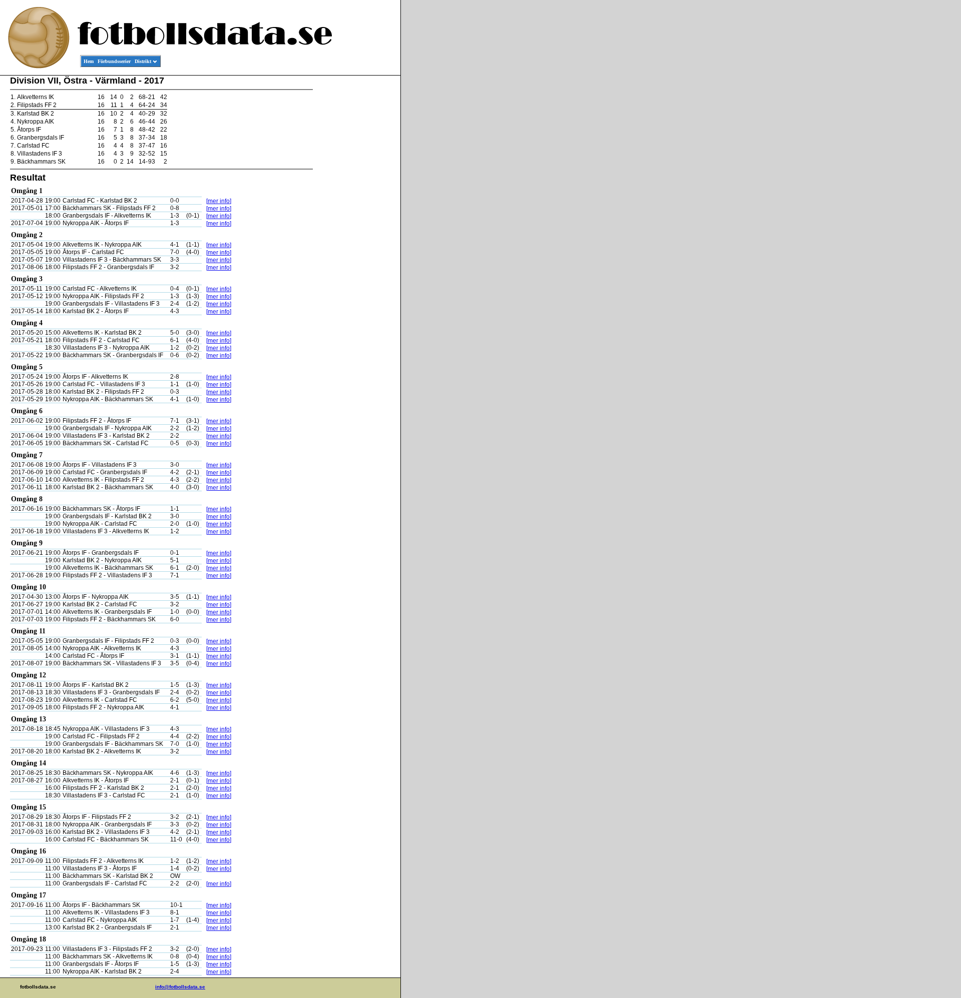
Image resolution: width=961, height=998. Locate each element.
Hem (89, 61)
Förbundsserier (114, 61)
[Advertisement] (355, 228)
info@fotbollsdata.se (180, 986)
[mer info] (218, 201)
